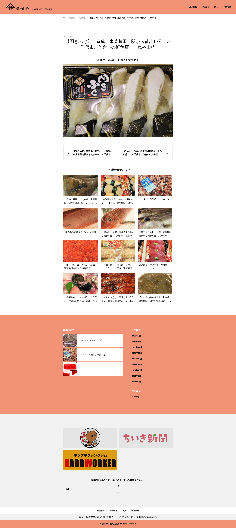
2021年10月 (137, 370)
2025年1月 (136, 341)
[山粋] (29, 7)
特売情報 (206, 7)
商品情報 (193, 7)
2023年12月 (137, 347)
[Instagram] (67, 489)
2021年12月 (137, 364)
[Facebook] (118, 486)
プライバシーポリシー (129, 517)
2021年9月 (136, 376)
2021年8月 (136, 382)
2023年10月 (137, 359)
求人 (216, 7)
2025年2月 (136, 336)
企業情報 (227, 7)
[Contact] (118, 491)
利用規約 (142, 517)
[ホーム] (64, 18)
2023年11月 (137, 353)
